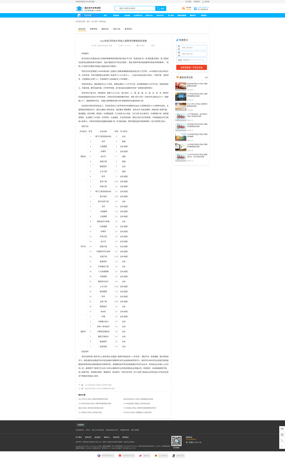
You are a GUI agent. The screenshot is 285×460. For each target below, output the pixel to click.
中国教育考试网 (124, 430)
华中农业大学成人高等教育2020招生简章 (137, 412)
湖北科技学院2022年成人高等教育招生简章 (100, 388)
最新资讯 (193, 15)
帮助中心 (107, 437)
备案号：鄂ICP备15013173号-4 (127, 448)
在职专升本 (149, 15)
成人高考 (171, 15)
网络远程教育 (182, 15)
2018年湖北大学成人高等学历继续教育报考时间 (139, 408)
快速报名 (204, 15)
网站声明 (116, 437)
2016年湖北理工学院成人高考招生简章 (98, 385)
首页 (105, 15)
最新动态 (105, 29)
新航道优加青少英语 (112, 430)
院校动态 (103, 21)
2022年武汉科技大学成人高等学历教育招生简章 (94, 403)
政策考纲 (93, 29)
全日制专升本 (138, 15)
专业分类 (87, 15)
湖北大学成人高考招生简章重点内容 (90, 408)
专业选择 (127, 15)
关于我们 (188, 1)
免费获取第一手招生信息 (192, 67)
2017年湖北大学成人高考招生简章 (90, 412)
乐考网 (88, 430)
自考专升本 (160, 15)
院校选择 (116, 15)
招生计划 (116, 29)
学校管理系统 (80, 430)
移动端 (207, 1)
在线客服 (188, 9)
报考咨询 (88, 437)
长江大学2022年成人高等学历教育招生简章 (93, 399)
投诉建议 (97, 437)
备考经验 (128, 29)
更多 (206, 77)
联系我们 (197, 1)
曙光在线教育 (135, 430)
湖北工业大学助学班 (98, 430)
